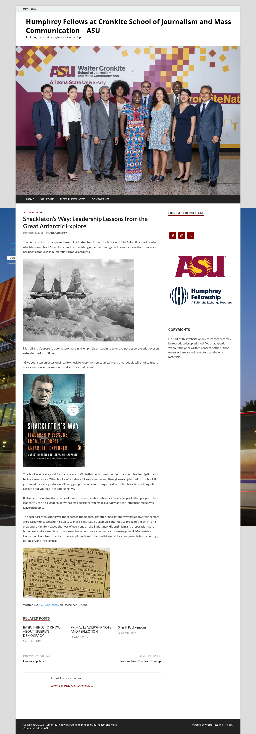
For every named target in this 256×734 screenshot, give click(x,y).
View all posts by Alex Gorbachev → (72, 685)
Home (30, 199)
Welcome (47, 199)
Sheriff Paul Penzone (132, 627)
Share (12, 249)
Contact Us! (100, 199)
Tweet (12, 243)
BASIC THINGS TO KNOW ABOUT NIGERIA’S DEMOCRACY (41, 631)
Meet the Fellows (72, 199)
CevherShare (12, 264)
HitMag (228, 724)
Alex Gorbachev (58, 232)
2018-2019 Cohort (32, 212)
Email (12, 258)
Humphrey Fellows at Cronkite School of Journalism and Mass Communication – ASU (128, 26)
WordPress (211, 724)
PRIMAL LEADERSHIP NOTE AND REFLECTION (91, 629)
